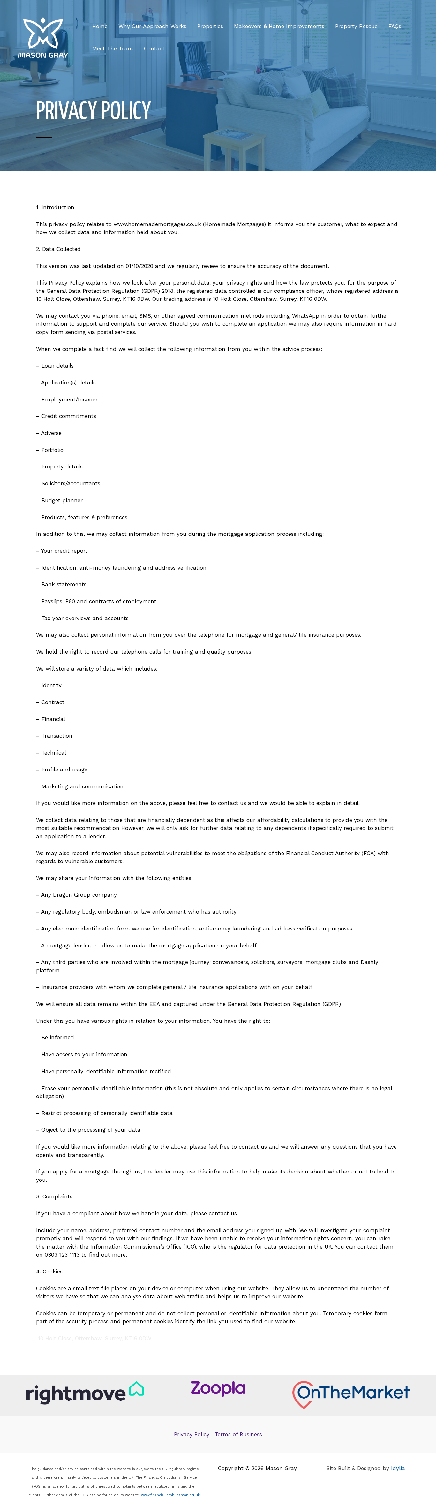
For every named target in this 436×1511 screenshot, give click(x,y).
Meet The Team (112, 48)
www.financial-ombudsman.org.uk (170, 1495)
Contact (154, 48)
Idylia (398, 1468)
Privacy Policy (191, 1434)
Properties (210, 26)
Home (100, 26)
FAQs (394, 26)
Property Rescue (356, 26)
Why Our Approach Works (152, 26)
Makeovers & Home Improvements (279, 26)
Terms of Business (238, 1434)
